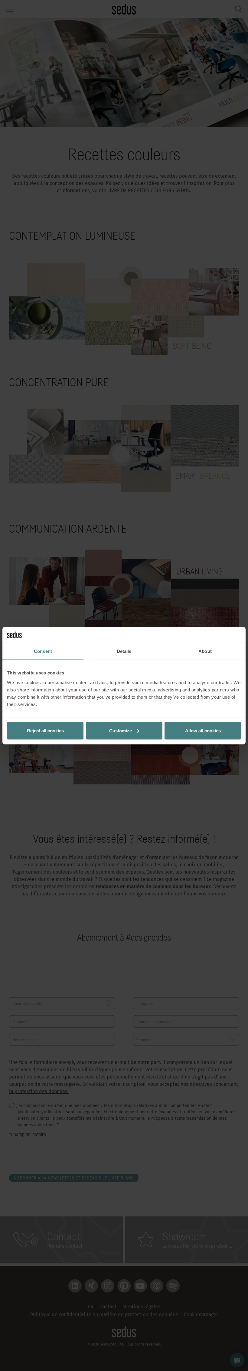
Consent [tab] (43, 651)
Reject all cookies (45, 730)
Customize (120, 730)
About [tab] (205, 651)
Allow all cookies (203, 730)
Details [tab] (124, 651)
